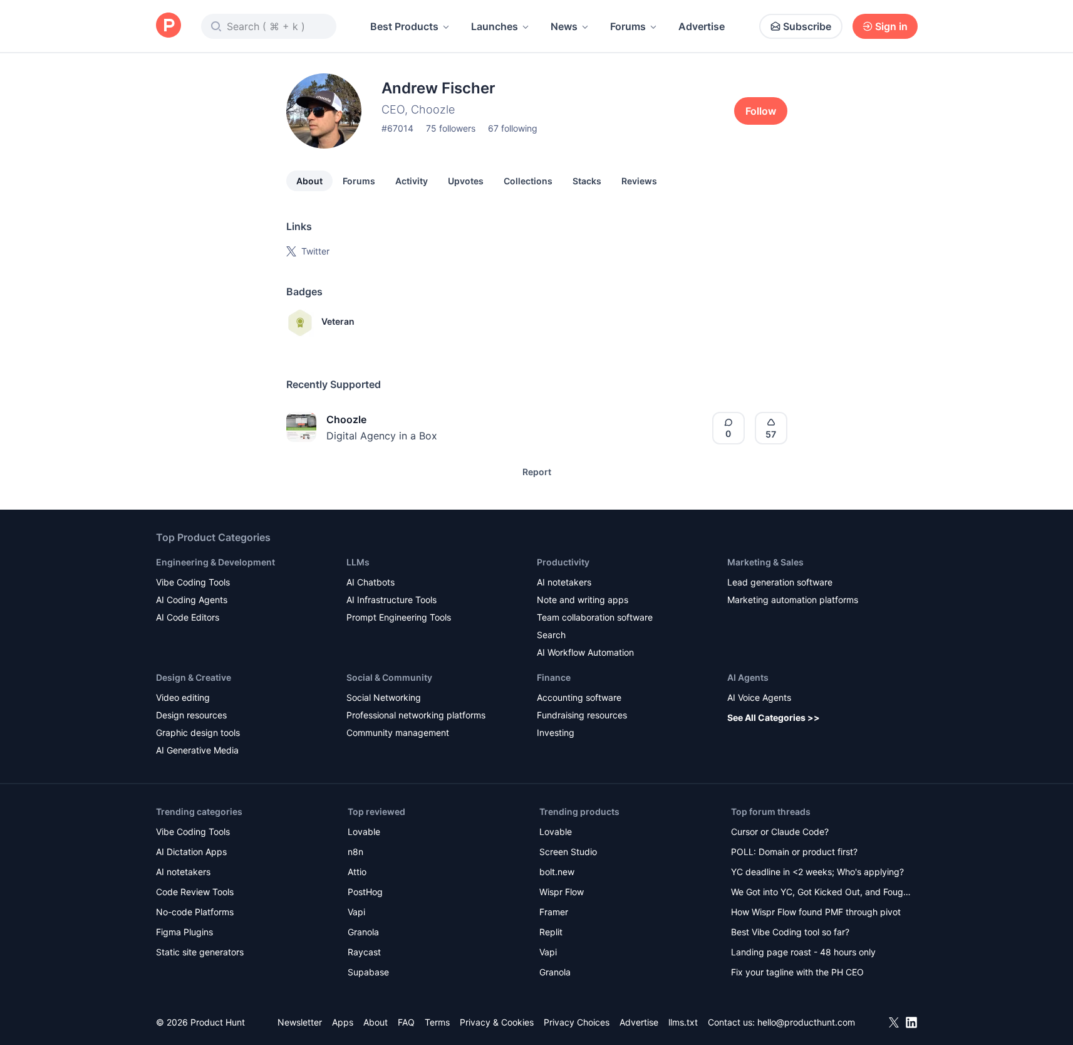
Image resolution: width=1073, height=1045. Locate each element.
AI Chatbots (370, 582)
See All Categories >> (773, 717)
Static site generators (200, 952)
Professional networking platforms (415, 715)
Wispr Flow (561, 891)
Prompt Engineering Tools (398, 617)
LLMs (358, 562)
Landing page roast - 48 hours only (803, 952)
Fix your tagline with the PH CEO (797, 972)
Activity (411, 181)
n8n (355, 851)
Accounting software (579, 697)
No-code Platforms (195, 911)
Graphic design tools (198, 732)
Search (551, 634)
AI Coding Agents (191, 599)
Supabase (368, 972)
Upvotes (466, 181)
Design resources (191, 715)
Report (536, 471)
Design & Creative (193, 677)
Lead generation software (779, 582)
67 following (512, 128)
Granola (363, 932)
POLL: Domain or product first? (794, 851)
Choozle (346, 419)
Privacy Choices (576, 1022)
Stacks (587, 181)
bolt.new (556, 871)
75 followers (450, 128)
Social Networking (383, 697)
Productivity (563, 562)
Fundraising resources (582, 715)
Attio (357, 871)
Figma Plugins (184, 932)
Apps (342, 1022)
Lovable (364, 831)
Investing (555, 732)
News (564, 26)
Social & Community (389, 677)
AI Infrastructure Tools (391, 599)
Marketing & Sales (765, 562)
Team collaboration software (595, 617)
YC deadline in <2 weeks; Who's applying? (817, 871)
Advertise (701, 26)
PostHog (365, 891)
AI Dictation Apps (191, 851)
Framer (553, 911)
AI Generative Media (197, 750)
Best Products (404, 26)
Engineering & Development (215, 562)
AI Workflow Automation (585, 652)
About (309, 181)
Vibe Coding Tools (193, 582)
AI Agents (748, 677)
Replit (550, 932)
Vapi (356, 911)
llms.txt (683, 1022)
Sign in (891, 26)
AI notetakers (564, 582)
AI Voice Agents (759, 697)
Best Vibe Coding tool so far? (790, 932)
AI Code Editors (187, 617)
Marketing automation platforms (792, 599)
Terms (437, 1022)
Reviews (639, 181)
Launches (494, 26)
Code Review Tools (195, 891)
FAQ (406, 1022)
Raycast (364, 952)
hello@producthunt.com (806, 1022)
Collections (528, 181)
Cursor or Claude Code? (780, 831)
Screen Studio (568, 851)
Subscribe (807, 26)
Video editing (183, 697)
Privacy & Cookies (497, 1022)
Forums (628, 26)
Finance (554, 677)
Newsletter (299, 1022)
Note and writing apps (582, 599)
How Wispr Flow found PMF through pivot (816, 911)
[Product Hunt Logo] (168, 26)
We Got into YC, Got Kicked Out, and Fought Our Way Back (821, 893)
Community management (397, 732)
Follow (760, 111)
